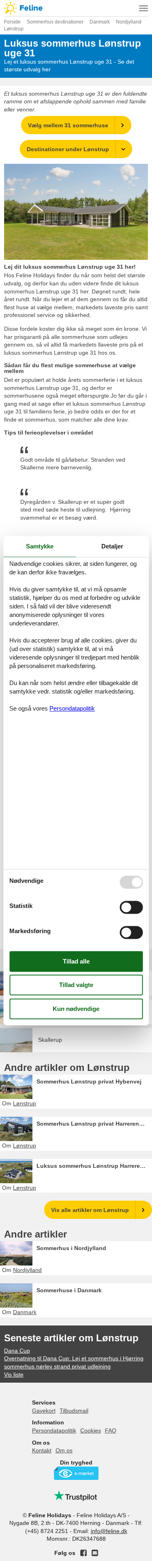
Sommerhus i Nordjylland (71, 1248)
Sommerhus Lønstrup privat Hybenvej (88, 1081)
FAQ (110, 1430)
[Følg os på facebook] (83, 1553)
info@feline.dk (109, 1531)
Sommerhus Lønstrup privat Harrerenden (93, 1123)
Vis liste (14, 1374)
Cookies (90, 1430)
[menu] (143, 8)
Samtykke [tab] (40, 546)
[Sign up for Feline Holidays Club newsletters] (95, 1553)
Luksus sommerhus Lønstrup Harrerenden (94, 1166)
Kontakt (41, 1450)
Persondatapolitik (54, 1430)
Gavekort (44, 1410)
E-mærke (76, 1473)
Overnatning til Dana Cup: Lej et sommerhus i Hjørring (73, 1358)
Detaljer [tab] (112, 546)
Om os (64, 1450)
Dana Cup (17, 1350)
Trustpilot (76, 1495)
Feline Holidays (76, 8)
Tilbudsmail (74, 1410)
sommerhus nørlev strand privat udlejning (57, 1366)
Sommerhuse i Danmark (69, 1290)
